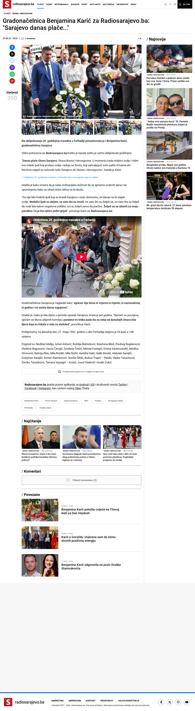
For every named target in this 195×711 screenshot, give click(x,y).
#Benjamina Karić (31, 400)
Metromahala (61, 4)
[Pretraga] (170, 4)
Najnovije (157, 39)
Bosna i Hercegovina (22, 13)
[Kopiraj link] (12, 81)
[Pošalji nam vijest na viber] (178, 702)
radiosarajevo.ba (78, 705)
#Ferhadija (28, 407)
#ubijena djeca (45, 407)
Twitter (122, 384)
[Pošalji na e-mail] (12, 61)
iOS (92, 384)
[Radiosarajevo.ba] (24, 702)
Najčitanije (32, 420)
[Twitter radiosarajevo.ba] (170, 702)
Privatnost (106, 700)
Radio (133, 4)
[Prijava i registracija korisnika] (175, 4)
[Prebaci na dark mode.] (166, 4)
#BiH (86, 400)
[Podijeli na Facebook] (12, 47)
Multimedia (108, 4)
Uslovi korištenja (128, 700)
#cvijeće (98, 400)
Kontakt (91, 700)
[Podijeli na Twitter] (12, 54)
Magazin (75, 4)
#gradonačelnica (70, 400)
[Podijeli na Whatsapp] (12, 74)
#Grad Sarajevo (51, 400)
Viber (78, 388)
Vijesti (40, 4)
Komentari (32, 471)
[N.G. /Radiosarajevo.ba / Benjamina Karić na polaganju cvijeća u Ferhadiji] (33, 127)
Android (84, 384)
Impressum (75, 700)
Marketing (57, 700)
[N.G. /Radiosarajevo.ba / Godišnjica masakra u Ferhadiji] (57, 127)
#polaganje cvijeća (115, 400)
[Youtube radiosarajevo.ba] (187, 702)
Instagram (44, 388)
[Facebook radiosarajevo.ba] (161, 702)
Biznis (49, 4)
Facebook (31, 388)
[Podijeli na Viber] (12, 67)
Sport (84, 4)
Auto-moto (95, 4)
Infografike (122, 4)
